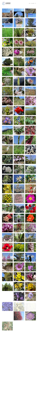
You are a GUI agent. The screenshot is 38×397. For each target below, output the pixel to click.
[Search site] (35, 3)
